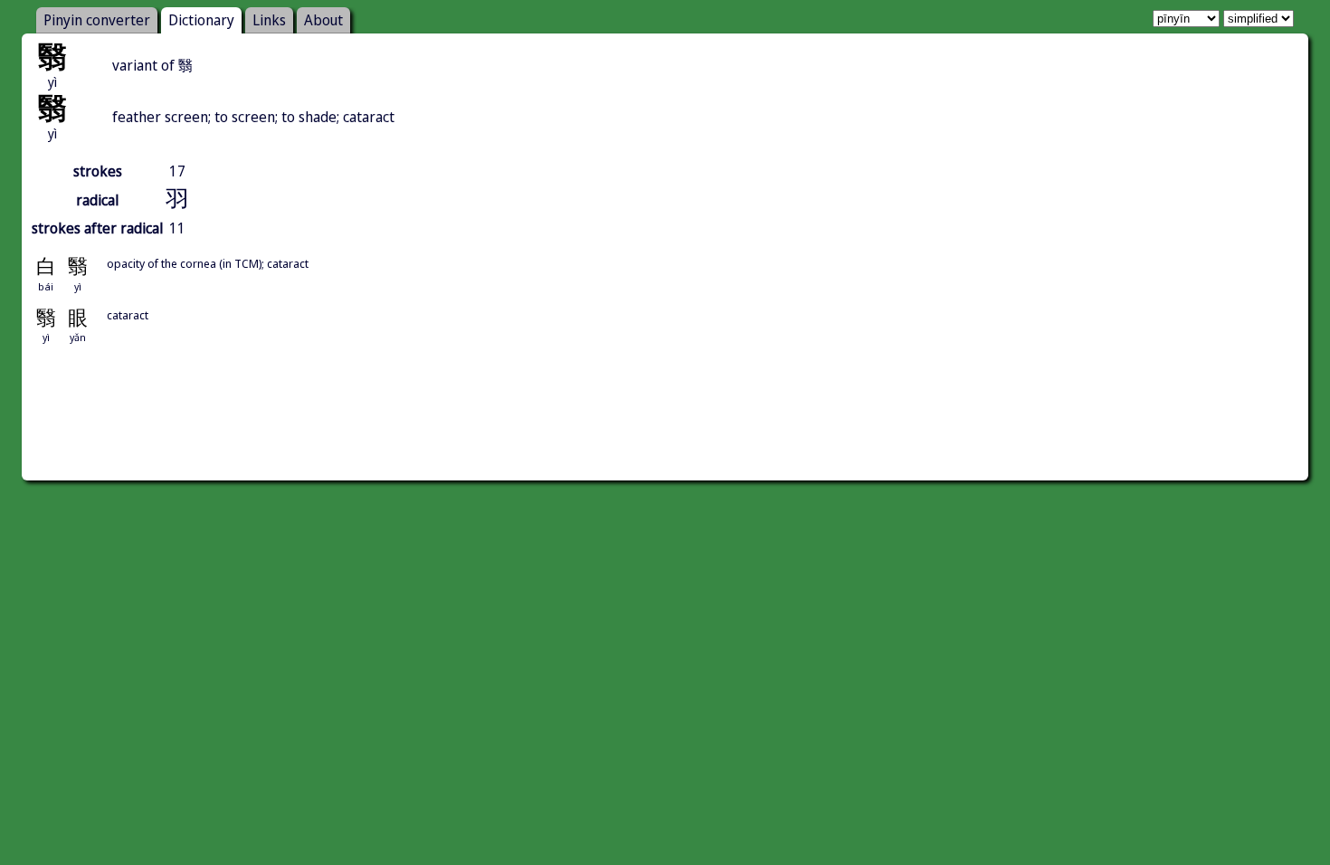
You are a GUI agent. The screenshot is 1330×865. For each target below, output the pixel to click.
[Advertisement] (665, 432)
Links (269, 20)
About (323, 20)
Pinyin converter (96, 20)
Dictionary (201, 20)
